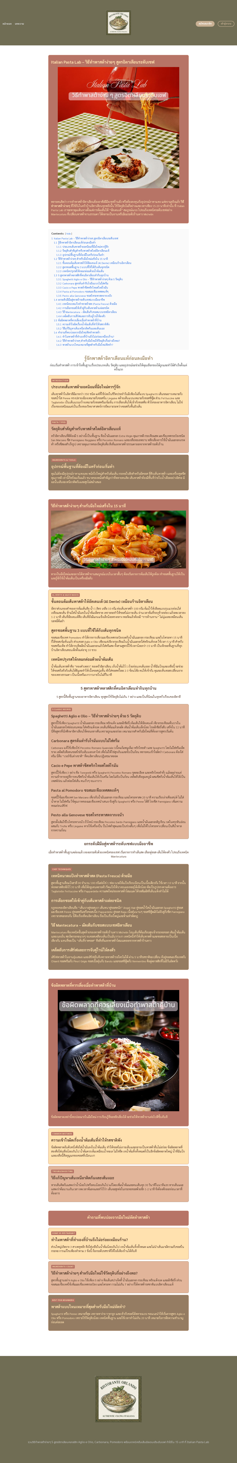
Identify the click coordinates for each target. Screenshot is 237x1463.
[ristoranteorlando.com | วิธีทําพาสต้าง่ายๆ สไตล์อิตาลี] (118, 22)
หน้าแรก (7, 24)
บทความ (19, 24)
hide (68, 233)
